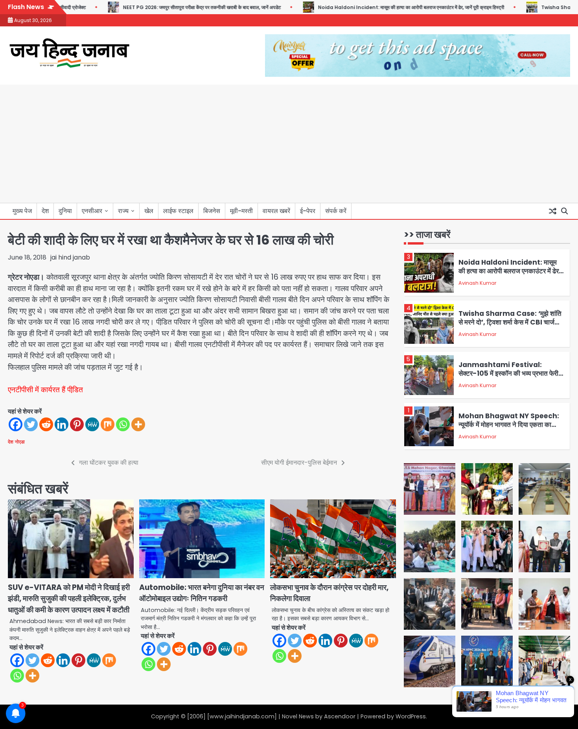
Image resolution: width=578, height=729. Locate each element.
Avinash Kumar (477, 283)
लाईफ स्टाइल (178, 210)
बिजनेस (211, 210)
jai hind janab (70, 257)
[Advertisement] (289, 144)
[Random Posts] (552, 211)
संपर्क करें (335, 210)
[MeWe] (92, 424)
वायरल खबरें (276, 210)
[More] (138, 424)
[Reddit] (46, 424)
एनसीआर (92, 210)
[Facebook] (15, 424)
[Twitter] (31, 424)
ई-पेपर (307, 210)
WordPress (411, 716)
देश (45, 210)
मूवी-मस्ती (241, 210)
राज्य (123, 210)
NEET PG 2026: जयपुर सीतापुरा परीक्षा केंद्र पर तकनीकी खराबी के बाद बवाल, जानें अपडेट (183, 7)
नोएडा (20, 442)
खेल (148, 210)
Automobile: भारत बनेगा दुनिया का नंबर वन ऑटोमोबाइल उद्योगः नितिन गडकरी (201, 593)
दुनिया (65, 210)
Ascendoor (339, 716)
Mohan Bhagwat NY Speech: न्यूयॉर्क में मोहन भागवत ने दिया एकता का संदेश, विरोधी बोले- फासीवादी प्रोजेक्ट (508, 424)
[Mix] (107, 424)
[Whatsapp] (123, 424)
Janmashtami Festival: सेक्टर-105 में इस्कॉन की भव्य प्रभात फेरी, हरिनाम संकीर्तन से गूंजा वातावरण (509, 373)
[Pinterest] (77, 424)
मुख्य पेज (22, 210)
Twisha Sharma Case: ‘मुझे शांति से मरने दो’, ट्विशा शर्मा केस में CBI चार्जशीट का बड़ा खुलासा (511, 322)
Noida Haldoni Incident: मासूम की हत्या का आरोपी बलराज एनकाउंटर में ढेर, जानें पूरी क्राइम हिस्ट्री (392, 7)
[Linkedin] (61, 424)
